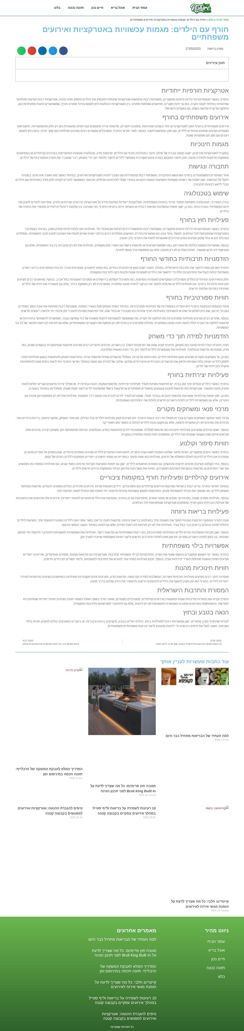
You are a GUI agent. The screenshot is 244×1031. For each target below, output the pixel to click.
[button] (63, 50)
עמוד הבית (139, 7)
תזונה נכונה (76, 7)
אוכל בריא (118, 7)
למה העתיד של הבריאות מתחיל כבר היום (197, 736)
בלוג (57, 7)
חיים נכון (97, 7)
